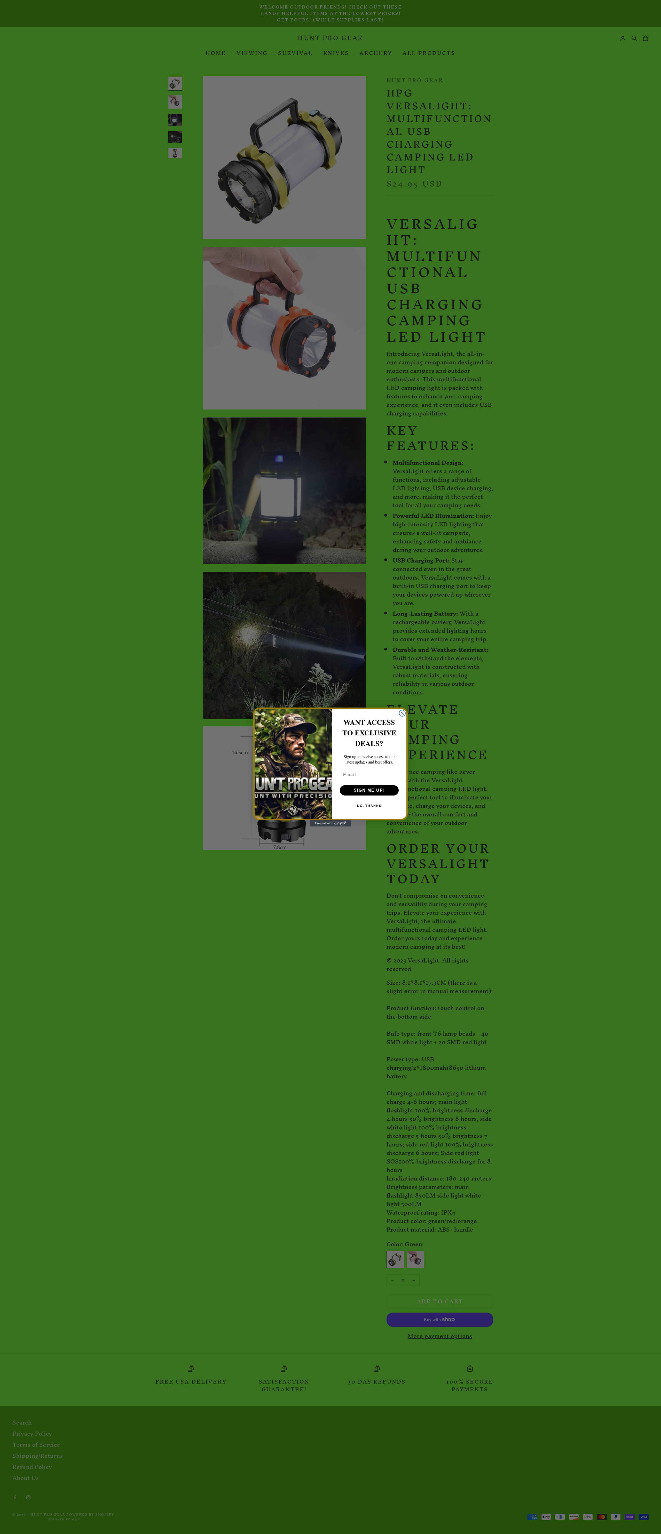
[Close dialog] (402, 713)
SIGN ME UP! (369, 790)
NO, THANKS (369, 806)
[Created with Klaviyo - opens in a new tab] (330, 823)
